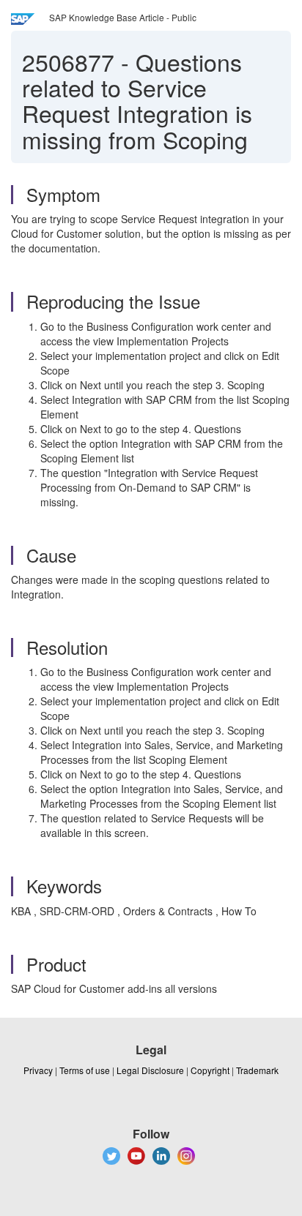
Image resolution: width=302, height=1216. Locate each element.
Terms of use (84, 1070)
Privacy (38, 1070)
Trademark (257, 1070)
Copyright (210, 1070)
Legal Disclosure (150, 1070)
